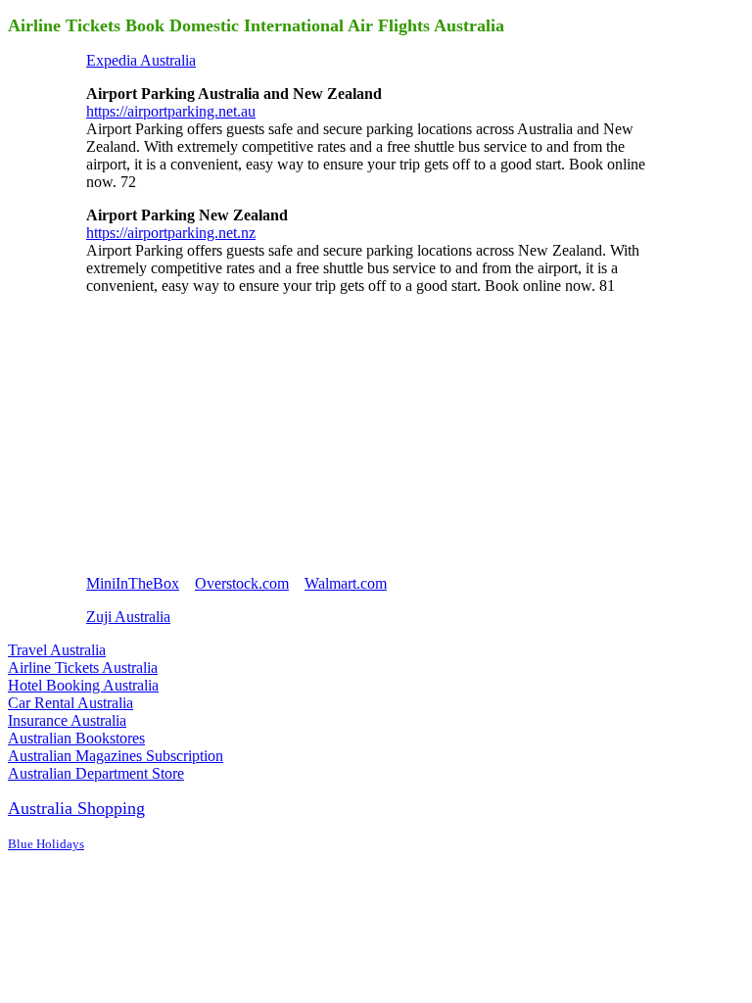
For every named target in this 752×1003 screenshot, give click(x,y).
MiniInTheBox (132, 583)
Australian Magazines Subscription (115, 755)
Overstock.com (242, 583)
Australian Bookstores (76, 738)
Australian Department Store (96, 773)
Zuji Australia (128, 616)
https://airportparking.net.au (171, 111)
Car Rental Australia (70, 702)
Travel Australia (57, 650)
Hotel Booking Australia (83, 685)
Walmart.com (346, 583)
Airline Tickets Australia (83, 667)
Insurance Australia (67, 720)
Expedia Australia (141, 60)
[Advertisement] (233, 432)
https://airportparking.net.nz (171, 232)
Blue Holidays (46, 843)
